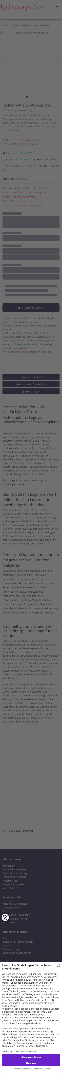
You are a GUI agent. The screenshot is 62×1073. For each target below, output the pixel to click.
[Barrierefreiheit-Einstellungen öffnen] (5, 917)
